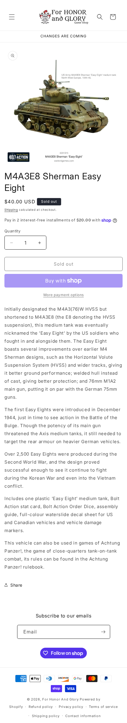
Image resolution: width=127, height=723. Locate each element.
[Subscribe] (103, 632)
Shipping (11, 209)
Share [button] (16, 585)
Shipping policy (46, 716)
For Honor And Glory (60, 699)
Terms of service (103, 707)
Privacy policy (71, 707)
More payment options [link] (63, 295)
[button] (11, 16)
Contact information (83, 716)
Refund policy (41, 707)
